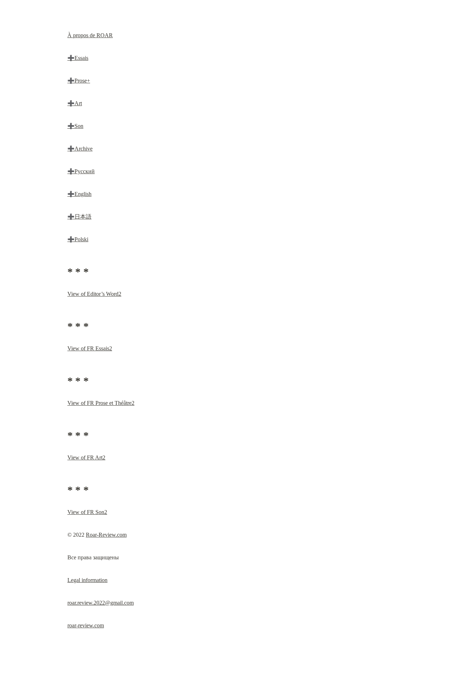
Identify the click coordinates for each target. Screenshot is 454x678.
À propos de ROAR (90, 35)
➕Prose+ (78, 81)
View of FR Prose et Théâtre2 (100, 403)
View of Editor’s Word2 (94, 294)
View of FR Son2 (87, 512)
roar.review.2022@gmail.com (100, 603)
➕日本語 (79, 217)
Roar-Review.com (106, 535)
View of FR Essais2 (89, 348)
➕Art (74, 103)
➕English (79, 194)
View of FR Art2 (86, 457)
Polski (81, 239)
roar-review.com (85, 625)
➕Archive (80, 149)
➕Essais (77, 58)
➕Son (75, 126)
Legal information (87, 580)
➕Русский (81, 171)
